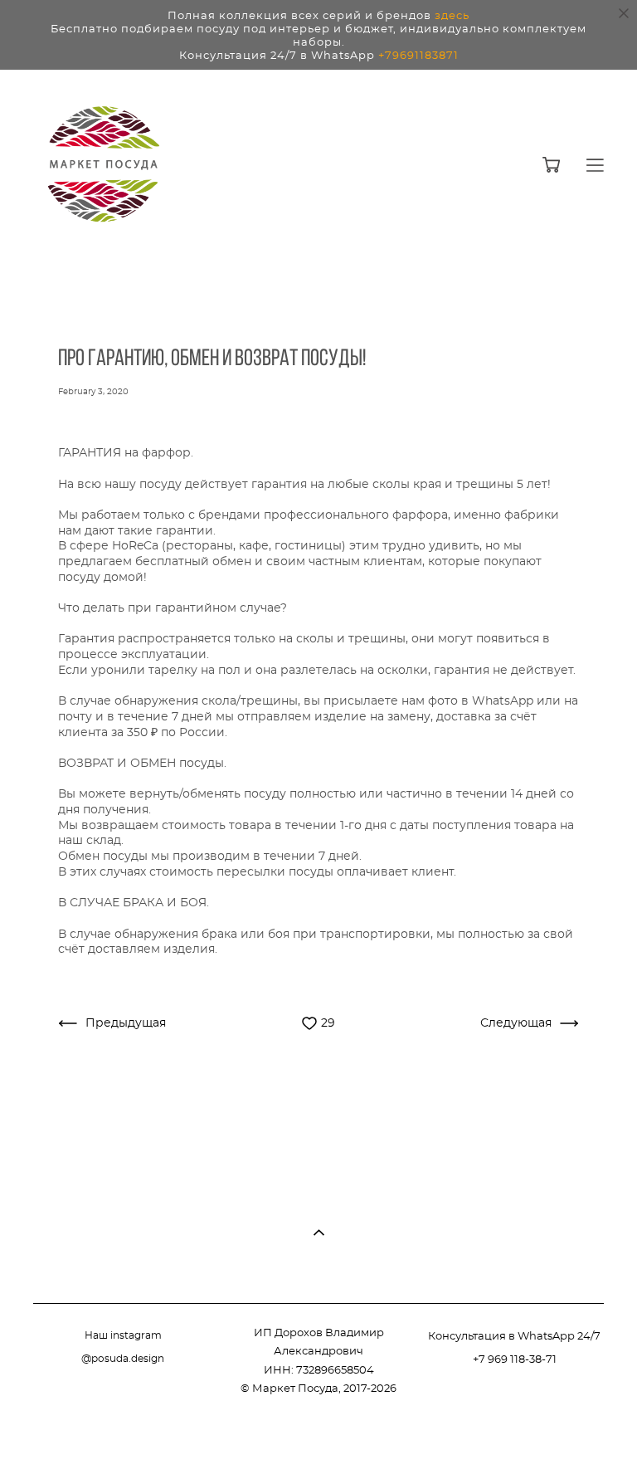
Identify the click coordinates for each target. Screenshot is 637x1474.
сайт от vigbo (570, 1436)
